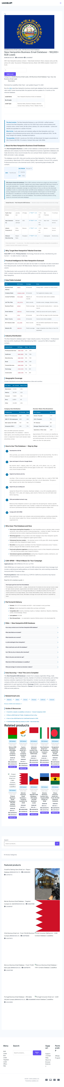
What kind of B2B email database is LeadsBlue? (18, 662)
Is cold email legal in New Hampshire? (15, 642)
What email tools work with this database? (16, 647)
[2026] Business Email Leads (12, 49)
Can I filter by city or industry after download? (17, 652)
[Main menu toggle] (60, 3)
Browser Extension (47, 1064)
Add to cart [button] (12, 766)
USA (10, 88)
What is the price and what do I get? (15, 657)
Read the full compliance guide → (14, 580)
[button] (5, 14)
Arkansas (34, 699)
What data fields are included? (13, 632)
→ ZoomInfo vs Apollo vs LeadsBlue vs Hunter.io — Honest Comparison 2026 (26, 712)
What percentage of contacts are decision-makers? (19, 667)
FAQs (46, 1058)
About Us (48, 1060)
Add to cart (10, 74)
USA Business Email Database (31, 49)
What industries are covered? (13, 637)
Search (6, 840)
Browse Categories (11, 855)
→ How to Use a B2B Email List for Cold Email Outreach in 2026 (22, 718)
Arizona (25, 699)
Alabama (9, 699)
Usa (52, 77)
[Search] (57, 844)
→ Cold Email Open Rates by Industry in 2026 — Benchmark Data (22, 721)
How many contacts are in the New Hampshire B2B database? (22, 627)
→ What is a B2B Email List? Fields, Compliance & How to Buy (21, 715)
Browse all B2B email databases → (13, 703)
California (43, 699)
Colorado (52, 699)
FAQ (4, 1066)
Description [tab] (11, 81)
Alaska (17, 699)
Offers (5, 1064)
